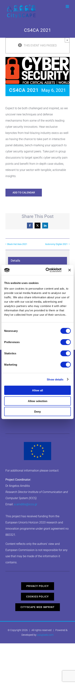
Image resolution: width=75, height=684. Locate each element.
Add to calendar (24, 192)
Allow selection (37, 400)
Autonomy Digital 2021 (56, 243)
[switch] (65, 342)
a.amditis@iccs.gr (25, 504)
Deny (37, 411)
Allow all (37, 390)
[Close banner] (69, 270)
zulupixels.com (45, 634)
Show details (55, 379)
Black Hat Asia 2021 (17, 243)
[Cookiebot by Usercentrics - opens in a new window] (46, 270)
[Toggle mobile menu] (68, 6)
